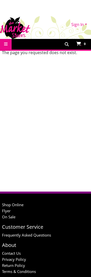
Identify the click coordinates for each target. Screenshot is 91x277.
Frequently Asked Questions (26, 235)
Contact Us (11, 253)
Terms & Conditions (19, 271)
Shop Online (13, 204)
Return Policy (13, 265)
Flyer (6, 210)
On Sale (8, 216)
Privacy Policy (14, 259)
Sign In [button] (77, 24)
